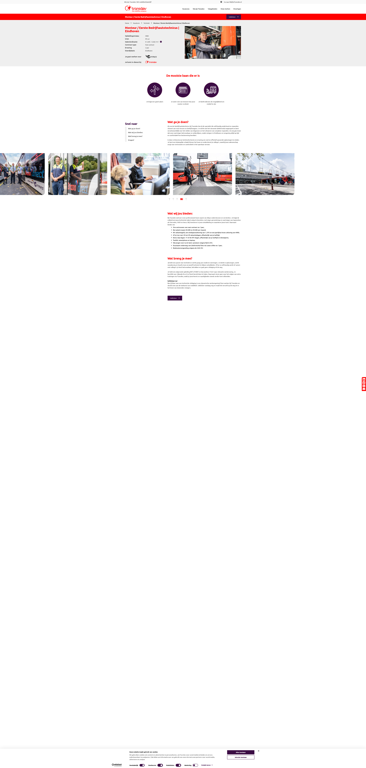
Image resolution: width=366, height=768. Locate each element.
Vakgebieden (212, 9)
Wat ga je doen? (134, 128)
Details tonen (206, 765)
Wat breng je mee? (135, 136)
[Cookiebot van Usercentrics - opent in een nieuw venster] (116, 765)
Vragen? (131, 140)
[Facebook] (364, 382)
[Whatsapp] (364, 385)
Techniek (147, 23)
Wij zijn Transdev (198, 9)
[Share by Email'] (364, 389)
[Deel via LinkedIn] (364, 379)
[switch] (160, 765)
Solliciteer (232, 17)
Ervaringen (237, 9)
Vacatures (185, 9)
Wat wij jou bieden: (135, 132)
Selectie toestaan (241, 757)
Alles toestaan (241, 752)
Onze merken (225, 9)
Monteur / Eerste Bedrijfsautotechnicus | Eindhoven (171, 23)
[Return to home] (135, 9)
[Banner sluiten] (258, 751)
